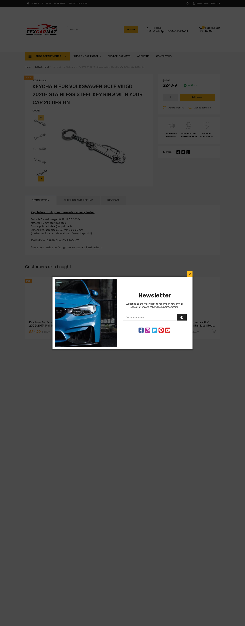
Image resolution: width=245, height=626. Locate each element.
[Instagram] (154, 330)
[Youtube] (168, 330)
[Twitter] (148, 330)
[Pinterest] (161, 330)
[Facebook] (141, 330)
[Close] (189, 274)
